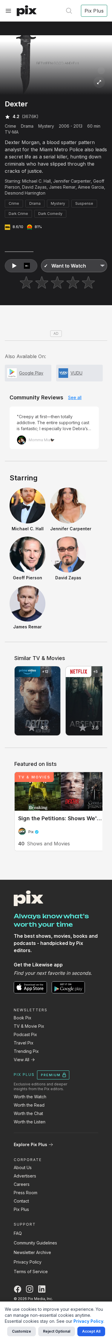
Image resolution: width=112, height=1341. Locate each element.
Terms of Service (31, 1271)
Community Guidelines (35, 1242)
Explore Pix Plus (30, 1144)
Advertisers (25, 1175)
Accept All (91, 1331)
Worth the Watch (30, 1096)
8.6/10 (18, 226)
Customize (21, 1331)
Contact (21, 1200)
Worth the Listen (29, 1121)
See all (75, 397)
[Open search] (69, 11)
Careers (22, 1184)
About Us (23, 1167)
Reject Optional (56, 1331)
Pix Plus (21, 1209)
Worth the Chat (28, 1113)
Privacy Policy (28, 1261)
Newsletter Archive (32, 1252)
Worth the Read (29, 1105)
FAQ (18, 1233)
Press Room (25, 1192)
